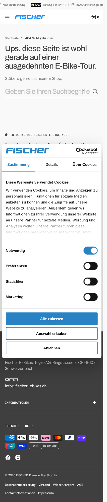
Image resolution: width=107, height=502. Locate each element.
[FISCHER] (30, 17)
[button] (8, 17)
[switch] (90, 266)
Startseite (12, 38)
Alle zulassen (51, 319)
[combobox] (48, 92)
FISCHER (22, 475)
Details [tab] (52, 164)
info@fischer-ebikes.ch (25, 386)
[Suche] (95, 92)
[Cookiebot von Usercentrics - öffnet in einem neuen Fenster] (76, 150)
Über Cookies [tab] (85, 164)
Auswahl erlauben (51, 333)
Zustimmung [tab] (18, 164)
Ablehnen (51, 348)
